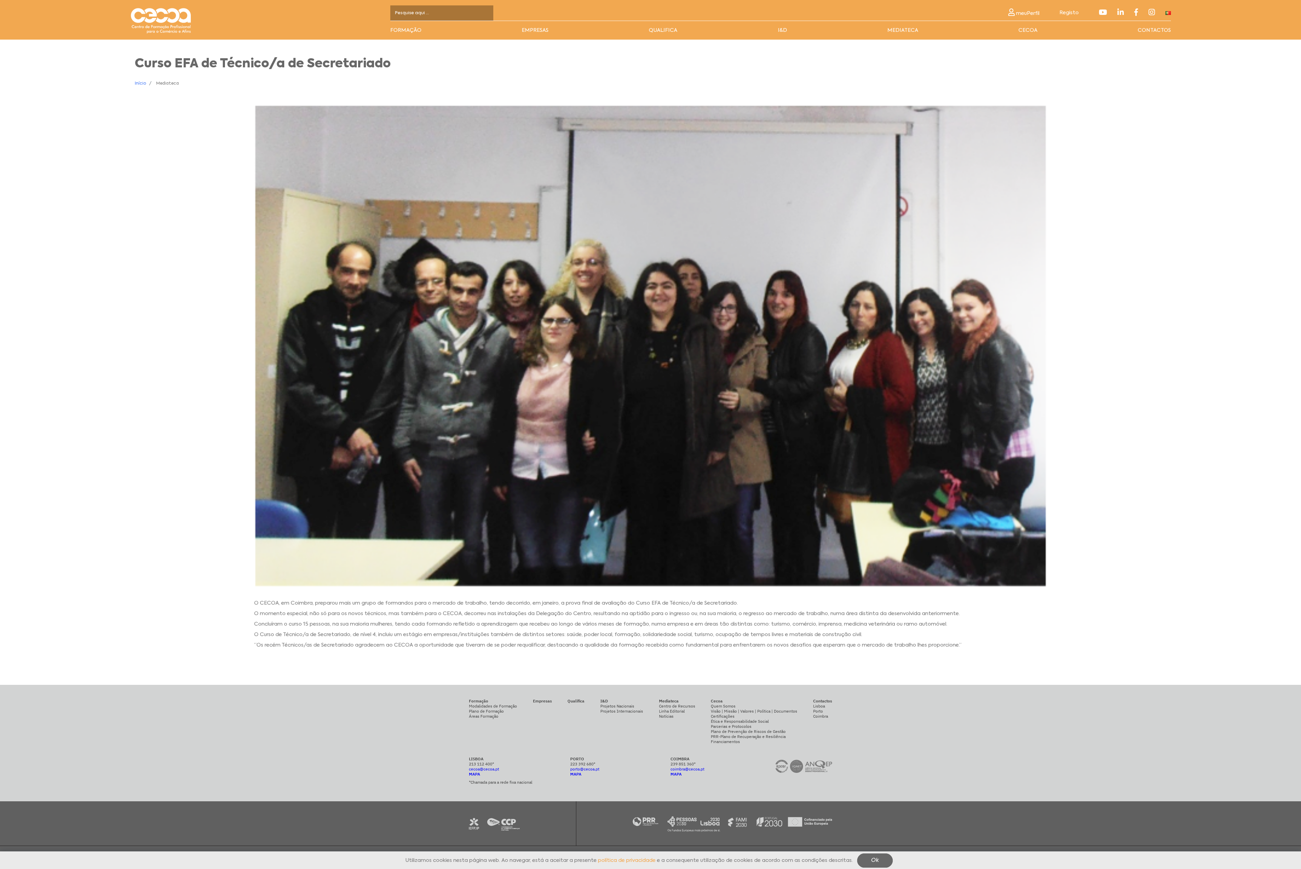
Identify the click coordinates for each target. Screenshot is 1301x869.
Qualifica (663, 30)
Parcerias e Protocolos (731, 726)
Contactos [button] (1154, 30)
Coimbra (820, 716)
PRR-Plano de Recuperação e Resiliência (748, 736)
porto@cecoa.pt (584, 769)
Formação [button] (405, 30)
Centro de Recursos (677, 706)
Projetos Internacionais (621, 711)
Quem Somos (723, 706)
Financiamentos (725, 741)
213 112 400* (481, 763)
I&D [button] (782, 30)
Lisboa (819, 706)
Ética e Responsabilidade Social (740, 721)
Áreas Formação (483, 716)
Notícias (666, 716)
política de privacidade (627, 860)
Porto (818, 711)
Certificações (723, 716)
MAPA (474, 774)
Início (140, 84)
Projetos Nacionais (617, 706)
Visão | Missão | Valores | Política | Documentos (754, 711)
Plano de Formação (486, 711)
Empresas (535, 30)
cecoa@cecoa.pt (484, 769)
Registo (1069, 12)
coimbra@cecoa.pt (687, 769)
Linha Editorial (672, 711)
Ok (875, 861)
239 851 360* (683, 763)
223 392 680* (582, 763)
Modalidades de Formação (493, 706)
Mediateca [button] (902, 30)
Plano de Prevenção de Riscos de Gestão (748, 731)
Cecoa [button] (1027, 30)
